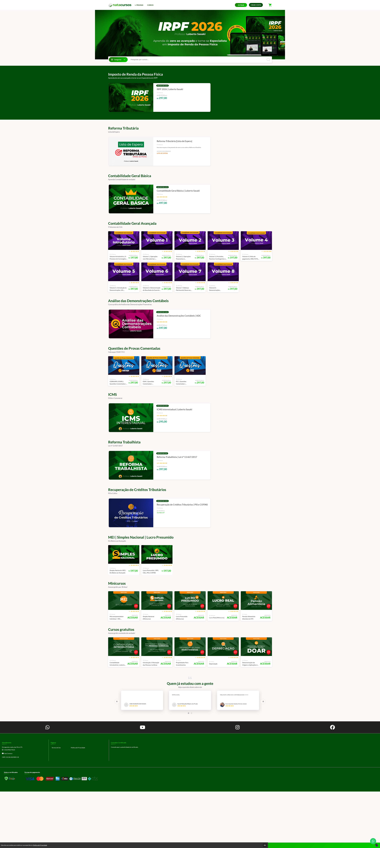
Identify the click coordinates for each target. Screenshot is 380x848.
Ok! (265, 845)
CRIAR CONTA (256, 5)
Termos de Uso (56, 747)
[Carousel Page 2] (191, 713)
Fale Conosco (8, 753)
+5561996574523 (9, 750)
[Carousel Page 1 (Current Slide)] (188, 713)
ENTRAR (241, 5)
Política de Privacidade (78, 747)
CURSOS (150, 5)
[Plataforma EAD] (376, 845)
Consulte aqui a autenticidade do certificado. (124, 747)
